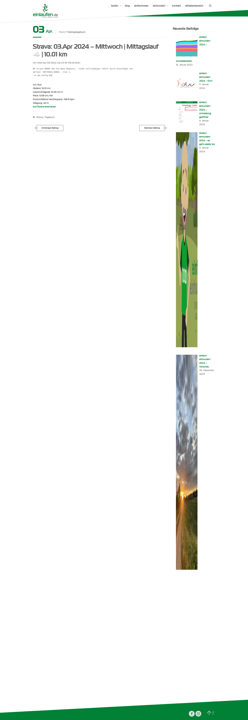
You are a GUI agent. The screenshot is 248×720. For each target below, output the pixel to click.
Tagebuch (49, 117)
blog (127, 5)
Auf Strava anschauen (44, 106)
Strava (39, 117)
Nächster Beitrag (152, 128)
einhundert (159, 5)
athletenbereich (194, 5)
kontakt (176, 5)
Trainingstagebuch (76, 32)
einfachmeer (141, 5)
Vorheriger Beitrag (49, 128)
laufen (114, 5)
